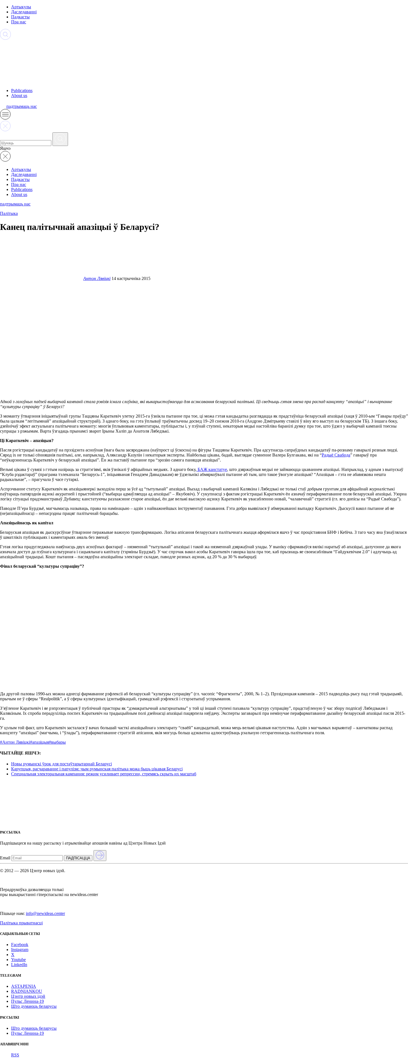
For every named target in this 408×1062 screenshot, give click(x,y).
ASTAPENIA (23, 986)
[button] (5, 118)
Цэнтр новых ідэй (28, 996)
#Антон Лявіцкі (15, 742)
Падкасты (20, 16)
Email (5, 857)
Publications (21, 90)
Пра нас (18, 21)
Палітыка (9, 213)
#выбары (57, 742)
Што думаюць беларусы (34, 1006)
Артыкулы (21, 6)
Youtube (18, 959)
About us (19, 95)
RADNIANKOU (26, 991)
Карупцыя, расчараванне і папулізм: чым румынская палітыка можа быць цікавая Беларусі (97, 768)
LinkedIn (19, 964)
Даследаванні (24, 11)
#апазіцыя (39, 742)
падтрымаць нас (21, 106)
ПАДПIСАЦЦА (78, 858)
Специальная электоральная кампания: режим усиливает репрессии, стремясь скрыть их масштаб (103, 773)
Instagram (19, 949)
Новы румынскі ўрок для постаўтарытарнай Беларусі (61, 763)
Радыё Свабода (336, 455)
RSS (15, 1055)
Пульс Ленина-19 (27, 1001)
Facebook (19, 944)
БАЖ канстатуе (212, 469)
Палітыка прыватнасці (21, 922)
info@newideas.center (45, 913)
